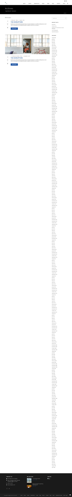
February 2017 (54, 216)
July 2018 (53, 189)
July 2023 (53, 95)
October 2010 (54, 329)
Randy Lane (13, 20)
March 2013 (54, 283)
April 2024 (53, 81)
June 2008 (53, 371)
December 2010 (54, 326)
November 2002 (54, 440)
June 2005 (53, 407)
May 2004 (53, 421)
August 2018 (54, 188)
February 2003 (54, 437)
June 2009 (53, 354)
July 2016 (53, 227)
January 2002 (54, 451)
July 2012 (53, 296)
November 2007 (54, 382)
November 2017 (54, 202)
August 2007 (54, 387)
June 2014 (53, 261)
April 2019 (53, 175)
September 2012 (54, 293)
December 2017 (54, 200)
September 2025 (54, 54)
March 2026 (54, 45)
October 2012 (54, 291)
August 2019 (54, 169)
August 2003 (54, 428)
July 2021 (53, 133)
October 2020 (54, 147)
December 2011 (54, 307)
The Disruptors (17, 22)
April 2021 (53, 138)
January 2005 (54, 414)
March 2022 (54, 120)
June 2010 (53, 335)
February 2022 (54, 122)
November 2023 (54, 89)
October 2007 (54, 384)
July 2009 (53, 352)
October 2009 (54, 348)
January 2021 (54, 142)
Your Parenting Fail (55, 30)
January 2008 (54, 379)
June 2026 (53, 40)
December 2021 (54, 125)
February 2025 (54, 65)
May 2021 (53, 136)
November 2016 (54, 221)
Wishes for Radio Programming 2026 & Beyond (38, 484)
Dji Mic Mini (53, 24)
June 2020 (53, 153)
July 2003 (53, 429)
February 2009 (54, 360)
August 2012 (54, 294)
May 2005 (53, 409)
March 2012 (54, 302)
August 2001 (54, 456)
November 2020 (54, 145)
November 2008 (54, 365)
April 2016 (53, 232)
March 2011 (54, 321)
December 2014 (54, 252)
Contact (58, 3)
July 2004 (53, 420)
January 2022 (54, 123)
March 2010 (54, 340)
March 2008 (54, 376)
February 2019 (54, 178)
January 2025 (54, 67)
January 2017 (54, 218)
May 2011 (53, 318)
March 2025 (54, 64)
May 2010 (53, 337)
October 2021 (54, 128)
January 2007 (54, 396)
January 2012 (54, 305)
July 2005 (53, 406)
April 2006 (53, 401)
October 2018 (54, 185)
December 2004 (54, 415)
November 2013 (54, 271)
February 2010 (54, 341)
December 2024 (54, 69)
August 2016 (54, 225)
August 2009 (54, 351)
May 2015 (53, 244)
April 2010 (53, 338)
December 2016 (54, 219)
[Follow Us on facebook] (7, 488)
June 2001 (53, 459)
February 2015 (54, 249)
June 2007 (53, 390)
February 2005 (54, 412)
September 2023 (54, 92)
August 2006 (54, 399)
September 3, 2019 (27, 56)
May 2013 (53, 280)
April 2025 (53, 62)
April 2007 (53, 393)
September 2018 (54, 186)
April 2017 (53, 213)
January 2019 (54, 180)
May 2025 (53, 61)
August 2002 (54, 442)
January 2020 (54, 161)
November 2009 (54, 346)
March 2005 (54, 410)
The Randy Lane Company (15, 56)
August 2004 (54, 418)
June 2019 (53, 172)
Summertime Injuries (55, 31)
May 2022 (53, 117)
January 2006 (54, 403)
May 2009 (53, 356)
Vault (64, 3)
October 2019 (54, 166)
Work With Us (36, 3)
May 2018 (53, 192)
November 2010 (54, 327)
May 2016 (53, 230)
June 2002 (53, 443)
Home (21, 495)
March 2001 (54, 464)
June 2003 (53, 431)
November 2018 (54, 183)
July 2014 (53, 260)
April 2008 (53, 374)
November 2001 (54, 453)
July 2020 (53, 152)
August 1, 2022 (22, 20)
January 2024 (54, 86)
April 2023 (53, 100)
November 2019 (54, 164)
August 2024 (54, 75)
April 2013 (53, 282)
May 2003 (53, 432)
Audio (43, 3)
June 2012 (53, 298)
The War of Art (54, 26)
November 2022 (54, 108)
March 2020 (54, 158)
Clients (29, 3)
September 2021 (54, 130)
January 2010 (54, 343)
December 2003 (54, 425)
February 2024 (54, 84)
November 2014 (54, 254)
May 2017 (53, 211)
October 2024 (54, 72)
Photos (43, 495)
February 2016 (54, 235)
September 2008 (54, 367)
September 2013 (54, 274)
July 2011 (53, 315)
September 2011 (54, 312)
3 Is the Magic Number (36, 478)
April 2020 (53, 156)
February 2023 (54, 103)
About (24, 3)
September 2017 (54, 205)
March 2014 (54, 265)
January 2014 (54, 268)
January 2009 (54, 362)
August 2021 (54, 131)
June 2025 (53, 59)
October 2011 (54, 310)
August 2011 (54, 313)
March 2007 (54, 395)
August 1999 (54, 465)
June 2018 (53, 191)
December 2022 (54, 106)
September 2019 (54, 167)
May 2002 (53, 445)
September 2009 (54, 349)
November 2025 (54, 51)
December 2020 (54, 144)
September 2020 (54, 149)
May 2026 (53, 42)
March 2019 (54, 177)
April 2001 (53, 462)
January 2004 (54, 423)
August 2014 (54, 258)
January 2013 (54, 287)
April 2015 (53, 246)
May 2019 (53, 174)
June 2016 (53, 229)
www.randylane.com (11, 484)
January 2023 (54, 105)
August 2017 (54, 207)
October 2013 (54, 272)
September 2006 (54, 398)
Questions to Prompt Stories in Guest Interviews (58, 28)
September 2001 (54, 454)
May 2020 (53, 155)
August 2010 (54, 332)
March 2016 (54, 233)
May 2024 (53, 80)
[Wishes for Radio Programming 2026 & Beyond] (29, 485)
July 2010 (53, 334)
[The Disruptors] (27, 17)
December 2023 (54, 87)
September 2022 (54, 111)
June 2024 (53, 78)
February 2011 (54, 323)
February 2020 (54, 160)
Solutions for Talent (59, 495)
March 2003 (54, 436)
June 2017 (53, 210)
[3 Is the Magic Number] (29, 480)
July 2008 (53, 370)
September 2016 (54, 224)
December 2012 (54, 288)
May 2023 (53, 98)
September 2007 (54, 385)
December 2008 (54, 363)
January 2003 (54, 439)
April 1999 (53, 467)
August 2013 (54, 276)
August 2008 (54, 368)
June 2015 (53, 243)
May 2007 (53, 392)
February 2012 (54, 304)
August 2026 (54, 37)
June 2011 (53, 316)
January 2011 (54, 324)
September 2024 (54, 73)
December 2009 (54, 345)
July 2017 (53, 208)
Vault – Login (65, 495)
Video (48, 3)
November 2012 (54, 290)
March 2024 (54, 83)
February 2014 (54, 266)
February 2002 (54, 450)
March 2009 (54, 359)
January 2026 (54, 48)
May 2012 (53, 299)
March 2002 (54, 448)
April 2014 (53, 263)
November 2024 (54, 70)
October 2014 (54, 255)
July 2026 (53, 39)
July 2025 (53, 58)
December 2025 (54, 50)
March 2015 (54, 247)
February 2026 (54, 47)
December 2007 (54, 381)
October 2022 (54, 109)
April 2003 (53, 434)
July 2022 (53, 114)
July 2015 (53, 241)
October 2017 (54, 203)
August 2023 (54, 94)
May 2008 (53, 373)
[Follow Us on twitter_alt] (9, 488)
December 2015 (54, 238)
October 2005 (54, 404)
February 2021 (54, 141)
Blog (53, 3)
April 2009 (53, 357)
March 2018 (54, 196)
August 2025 (54, 56)
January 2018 (54, 199)
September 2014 (54, 257)
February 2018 (54, 197)
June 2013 (53, 279)
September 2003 (54, 426)
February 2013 (54, 285)
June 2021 (53, 134)
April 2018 (53, 194)
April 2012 (53, 301)
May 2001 (53, 461)
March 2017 (54, 214)
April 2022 (53, 119)
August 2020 (54, 150)
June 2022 (53, 116)
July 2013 (53, 277)
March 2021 (54, 139)
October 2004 (54, 417)
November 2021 (54, 127)
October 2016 (54, 222)
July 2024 (53, 76)
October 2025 (54, 53)
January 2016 (54, 236)
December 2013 (54, 269)
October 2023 (54, 91)
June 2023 (53, 97)
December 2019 (54, 163)
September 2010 (54, 330)
